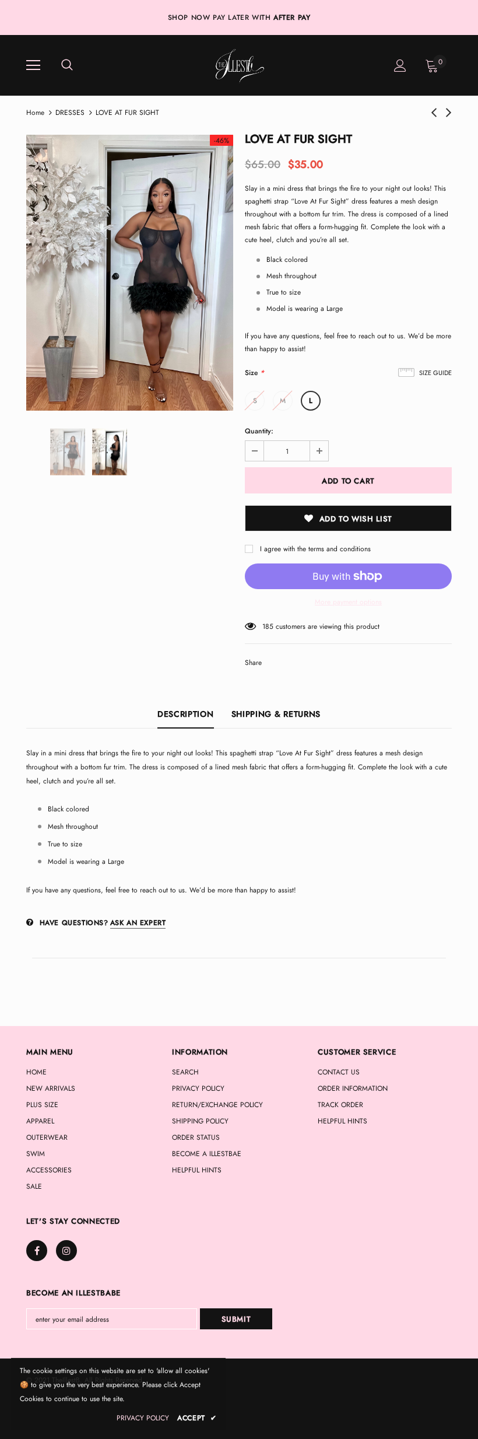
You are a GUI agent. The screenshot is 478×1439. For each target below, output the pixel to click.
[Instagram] (66, 1250)
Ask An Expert (138, 923)
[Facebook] (36, 1250)
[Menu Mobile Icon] (33, 65)
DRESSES (70, 112)
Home (35, 112)
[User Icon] (400, 65)
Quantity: (259, 431)
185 (267, 626)
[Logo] (238, 65)
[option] (129, 273)
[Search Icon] (67, 65)
